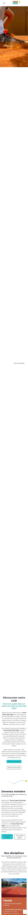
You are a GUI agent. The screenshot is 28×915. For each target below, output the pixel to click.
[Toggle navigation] (4, 3)
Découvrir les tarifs (14, 761)
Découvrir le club (14, 767)
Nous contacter (19, 363)
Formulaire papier (19, 836)
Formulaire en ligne (7, 836)
